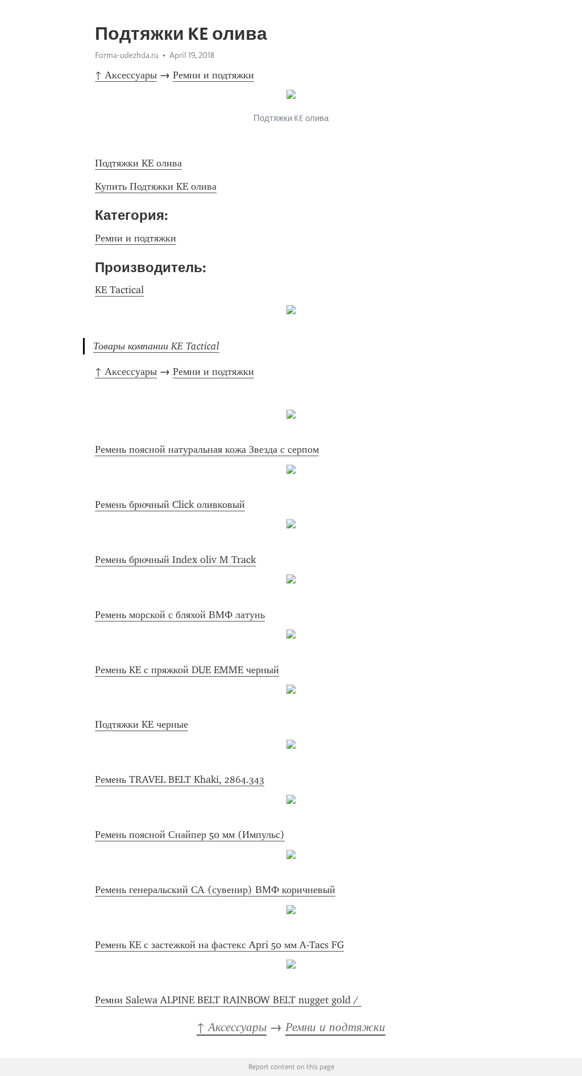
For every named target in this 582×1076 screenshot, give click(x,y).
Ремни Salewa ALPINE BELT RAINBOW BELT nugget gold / (228, 1000)
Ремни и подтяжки (213, 75)
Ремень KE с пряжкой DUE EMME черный (187, 670)
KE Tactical (119, 289)
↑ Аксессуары (126, 75)
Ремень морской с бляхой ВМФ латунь (180, 614)
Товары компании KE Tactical (156, 346)
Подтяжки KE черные (141, 724)
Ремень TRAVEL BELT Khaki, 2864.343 (179, 779)
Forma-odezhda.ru (127, 55)
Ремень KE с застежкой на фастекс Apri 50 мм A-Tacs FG (219, 945)
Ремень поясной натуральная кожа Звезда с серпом (207, 449)
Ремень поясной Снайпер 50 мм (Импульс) (190, 834)
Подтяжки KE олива (138, 163)
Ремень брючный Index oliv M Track (175, 559)
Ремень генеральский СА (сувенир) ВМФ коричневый (215, 889)
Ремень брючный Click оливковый (170, 504)
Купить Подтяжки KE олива (156, 186)
